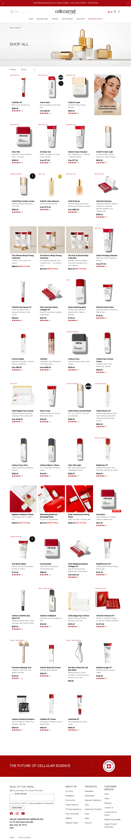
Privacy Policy (49, 803)
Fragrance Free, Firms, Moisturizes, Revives (104, 365)
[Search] (12, 11)
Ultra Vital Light (74, 465)
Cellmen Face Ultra (20, 465)
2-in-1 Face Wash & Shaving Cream (50, 469)
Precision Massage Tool (21, 668)
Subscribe (17, 808)
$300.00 (71, 367)
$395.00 (43, 572)
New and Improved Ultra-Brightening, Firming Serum (78, 570)
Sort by (23, 70)
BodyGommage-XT (104, 668)
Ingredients (70, 796)
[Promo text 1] (107, 94)
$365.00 (15, 474)
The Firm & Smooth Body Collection (78, 257)
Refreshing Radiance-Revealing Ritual (49, 516)
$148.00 (99, 316)
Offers (106, 799)
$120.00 (15, 676)
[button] (115, 11)
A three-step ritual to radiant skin (22, 518)
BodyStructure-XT (103, 564)
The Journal (70, 800)
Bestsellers (89, 791)
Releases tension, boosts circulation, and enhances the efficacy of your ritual (78, 675)
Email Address (21, 794)
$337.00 (43, 318)
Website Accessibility (112, 820)
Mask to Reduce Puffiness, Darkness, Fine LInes (77, 620)
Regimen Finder (72, 823)
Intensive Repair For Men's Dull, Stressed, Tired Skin (23, 723)
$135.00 (43, 474)
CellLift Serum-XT (103, 411)
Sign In (119, 11)
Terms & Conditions (36, 803)
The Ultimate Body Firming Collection (23, 257)
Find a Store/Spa (72, 814)
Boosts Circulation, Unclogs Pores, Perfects (50, 156)
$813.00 (71, 269)
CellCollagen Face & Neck (22, 411)
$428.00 (15, 160)
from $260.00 (45, 367)
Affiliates (69, 818)
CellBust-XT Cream (48, 719)
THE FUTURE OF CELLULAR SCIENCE (40, 766)
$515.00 (43, 269)
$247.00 (43, 523)
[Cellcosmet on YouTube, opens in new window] (23, 813)
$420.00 (15, 523)
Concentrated (45, 564)
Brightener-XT (102, 465)
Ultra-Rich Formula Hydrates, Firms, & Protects (22, 156)
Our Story (69, 791)
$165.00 (99, 676)
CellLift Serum (74, 201)
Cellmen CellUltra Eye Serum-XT (21, 617)
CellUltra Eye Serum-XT (21, 307)
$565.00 (99, 215)
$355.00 (15, 210)
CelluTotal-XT (73, 719)
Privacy (12, 837)
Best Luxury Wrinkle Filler (21, 105)
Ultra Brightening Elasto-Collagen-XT (78, 565)
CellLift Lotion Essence (49, 201)
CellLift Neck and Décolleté (79, 411)
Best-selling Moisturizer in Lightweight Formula (77, 469)
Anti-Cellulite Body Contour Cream (77, 723)
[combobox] (25, 11)
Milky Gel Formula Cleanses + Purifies (106, 259)
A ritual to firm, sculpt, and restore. (21, 262)
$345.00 (99, 474)
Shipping (107, 803)
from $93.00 (45, 111)
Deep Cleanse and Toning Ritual (78, 516)
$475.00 (71, 624)
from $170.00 (45, 207)
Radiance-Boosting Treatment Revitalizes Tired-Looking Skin (22, 415)
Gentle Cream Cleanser (78, 152)
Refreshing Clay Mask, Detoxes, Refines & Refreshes (23, 363)
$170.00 (71, 318)
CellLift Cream (74, 103)
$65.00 (71, 681)
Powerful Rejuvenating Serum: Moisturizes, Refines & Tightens (79, 205)
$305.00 (99, 370)
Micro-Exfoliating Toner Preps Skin (50, 106)
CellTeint (43, 359)
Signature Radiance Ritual (22, 515)
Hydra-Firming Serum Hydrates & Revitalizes (50, 314)
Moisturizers (89, 796)
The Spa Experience (73, 809)
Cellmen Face (74, 359)
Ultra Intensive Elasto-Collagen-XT (49, 309)
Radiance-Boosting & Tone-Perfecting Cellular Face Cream (107, 469)
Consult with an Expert (110, 813)
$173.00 (15, 572)
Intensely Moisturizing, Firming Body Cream (107, 568)
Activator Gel (45, 152)
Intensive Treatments (93, 800)
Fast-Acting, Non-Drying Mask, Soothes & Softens (23, 568)
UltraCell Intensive (104, 201)
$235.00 (15, 318)
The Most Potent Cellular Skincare (77, 106)
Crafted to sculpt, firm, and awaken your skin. (21, 671)
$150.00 (43, 419)
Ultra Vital (16, 152)
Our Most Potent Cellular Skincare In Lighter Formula (106, 156)
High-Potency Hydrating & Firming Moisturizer (49, 568)
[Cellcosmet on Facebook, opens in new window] (11, 813)
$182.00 (43, 624)
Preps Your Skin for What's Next (79, 519)
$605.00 (71, 728)
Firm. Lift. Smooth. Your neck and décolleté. (78, 415)
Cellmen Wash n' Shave (49, 465)
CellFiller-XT (17, 103)
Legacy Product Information (110, 825)
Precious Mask (18, 359)
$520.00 (15, 728)
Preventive (100, 515)
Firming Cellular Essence (48, 204)
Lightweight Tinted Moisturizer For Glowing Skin (50, 363)
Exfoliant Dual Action (105, 307)
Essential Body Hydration (48, 670)
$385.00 (71, 419)
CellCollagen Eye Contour (78, 616)
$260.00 (15, 109)
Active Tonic (45, 103)
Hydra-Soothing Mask (77, 307)
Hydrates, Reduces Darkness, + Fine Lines (23, 205)
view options (51, 97)
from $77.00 (45, 160)
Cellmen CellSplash (48, 616)
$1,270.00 (100, 624)
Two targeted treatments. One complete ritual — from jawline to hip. (50, 263)
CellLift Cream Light (104, 152)
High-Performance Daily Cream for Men (79, 363)
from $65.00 (17, 367)
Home (12, 28)
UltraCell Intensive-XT (105, 616)
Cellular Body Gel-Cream (50, 668)
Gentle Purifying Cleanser (106, 256)
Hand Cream (45, 411)
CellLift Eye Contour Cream (23, 201)
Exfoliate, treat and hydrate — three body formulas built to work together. (78, 263)
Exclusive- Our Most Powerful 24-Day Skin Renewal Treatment (107, 620)
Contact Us (108, 808)
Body (87, 814)
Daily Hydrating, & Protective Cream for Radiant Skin (106, 518)
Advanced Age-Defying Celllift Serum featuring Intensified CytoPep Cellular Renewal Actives (106, 417)
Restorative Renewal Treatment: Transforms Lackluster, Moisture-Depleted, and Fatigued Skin (107, 207)
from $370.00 (73, 575)
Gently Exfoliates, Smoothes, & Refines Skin (107, 311)
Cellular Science (72, 805)
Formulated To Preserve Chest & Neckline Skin (51, 723)
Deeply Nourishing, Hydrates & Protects (22, 469)
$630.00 (71, 111)
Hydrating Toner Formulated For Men (51, 620)
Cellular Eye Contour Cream (104, 360)
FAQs (106, 794)
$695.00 (15, 267)
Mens (87, 818)
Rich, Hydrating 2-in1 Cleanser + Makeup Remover (79, 156)
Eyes (87, 805)
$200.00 (71, 523)
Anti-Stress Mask (19, 564)
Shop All (88, 823)
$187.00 (99, 572)
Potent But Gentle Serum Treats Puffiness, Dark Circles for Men (23, 622)
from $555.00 (73, 210)
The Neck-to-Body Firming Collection (51, 257)
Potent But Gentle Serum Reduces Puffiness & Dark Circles (21, 312)
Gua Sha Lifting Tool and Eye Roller (78, 669)
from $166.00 (17, 419)
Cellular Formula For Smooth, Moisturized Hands (50, 415)
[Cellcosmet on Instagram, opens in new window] (17, 813)
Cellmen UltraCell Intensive (23, 719)
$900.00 (99, 424)
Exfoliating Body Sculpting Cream (105, 671)
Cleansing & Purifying (93, 809)
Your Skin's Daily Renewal (49, 519)
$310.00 (99, 523)
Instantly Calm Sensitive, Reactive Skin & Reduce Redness (76, 312)
